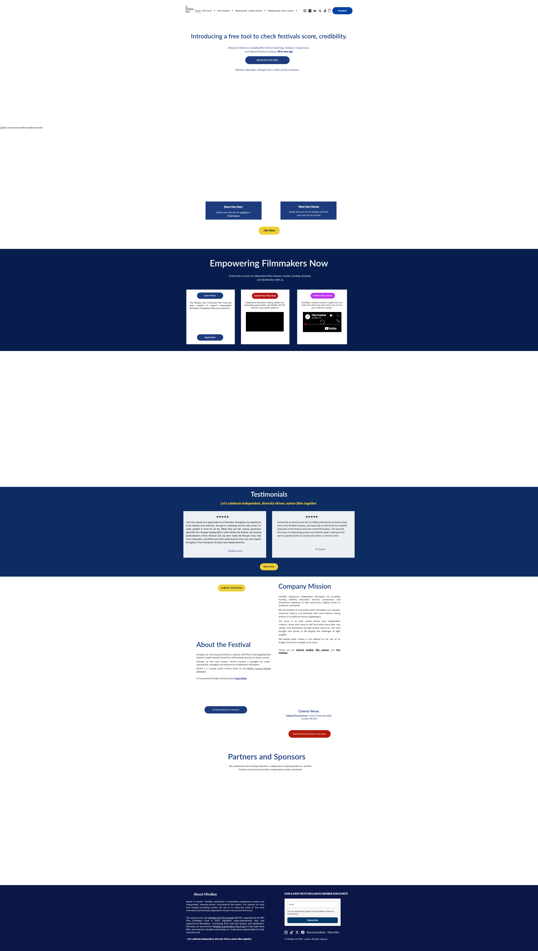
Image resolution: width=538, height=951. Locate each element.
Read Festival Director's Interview (309, 734)
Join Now (269, 230)
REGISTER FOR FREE (267, 60)
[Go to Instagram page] (306, 10)
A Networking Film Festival (226, 710)
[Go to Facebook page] (302, 932)
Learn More (210, 295)
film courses (322, 650)
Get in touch (287, 11)
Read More (269, 567)
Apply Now (210, 337)
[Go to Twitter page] (321, 10)
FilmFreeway (233, 216)
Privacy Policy (333, 932)
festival (300, 650)
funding (310, 650)
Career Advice (255, 11)
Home (198, 11)
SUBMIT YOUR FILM (231, 588)
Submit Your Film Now (265, 296)
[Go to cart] (329, 11)
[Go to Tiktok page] (325, 10)
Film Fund (207, 11)
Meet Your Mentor (308, 207)
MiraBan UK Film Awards (221, 918)
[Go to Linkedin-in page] (316, 10)
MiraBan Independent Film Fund (229, 926)
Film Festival (223, 11)
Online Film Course (322, 295)
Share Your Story (233, 207)
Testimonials (241, 11)
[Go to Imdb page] (311, 10)
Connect (342, 10)
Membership (274, 11)
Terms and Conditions (316, 932)
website (243, 212)
